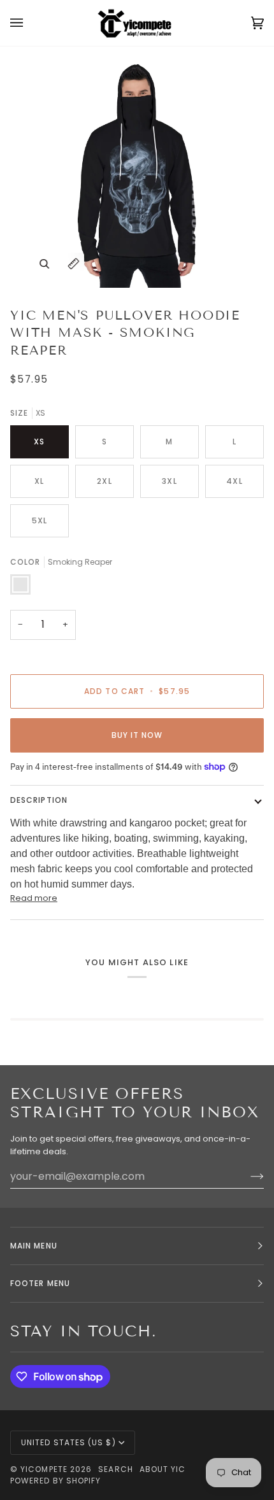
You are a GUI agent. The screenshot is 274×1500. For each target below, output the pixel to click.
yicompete (44, 1469)
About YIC (163, 1469)
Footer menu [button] (40, 1283)
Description (39, 800)
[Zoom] (44, 264)
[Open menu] (29, 23)
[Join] (247, 1176)
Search (115, 1469)
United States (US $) (68, 1442)
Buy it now (137, 735)
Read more (33, 898)
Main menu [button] (33, 1245)
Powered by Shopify (55, 1480)
